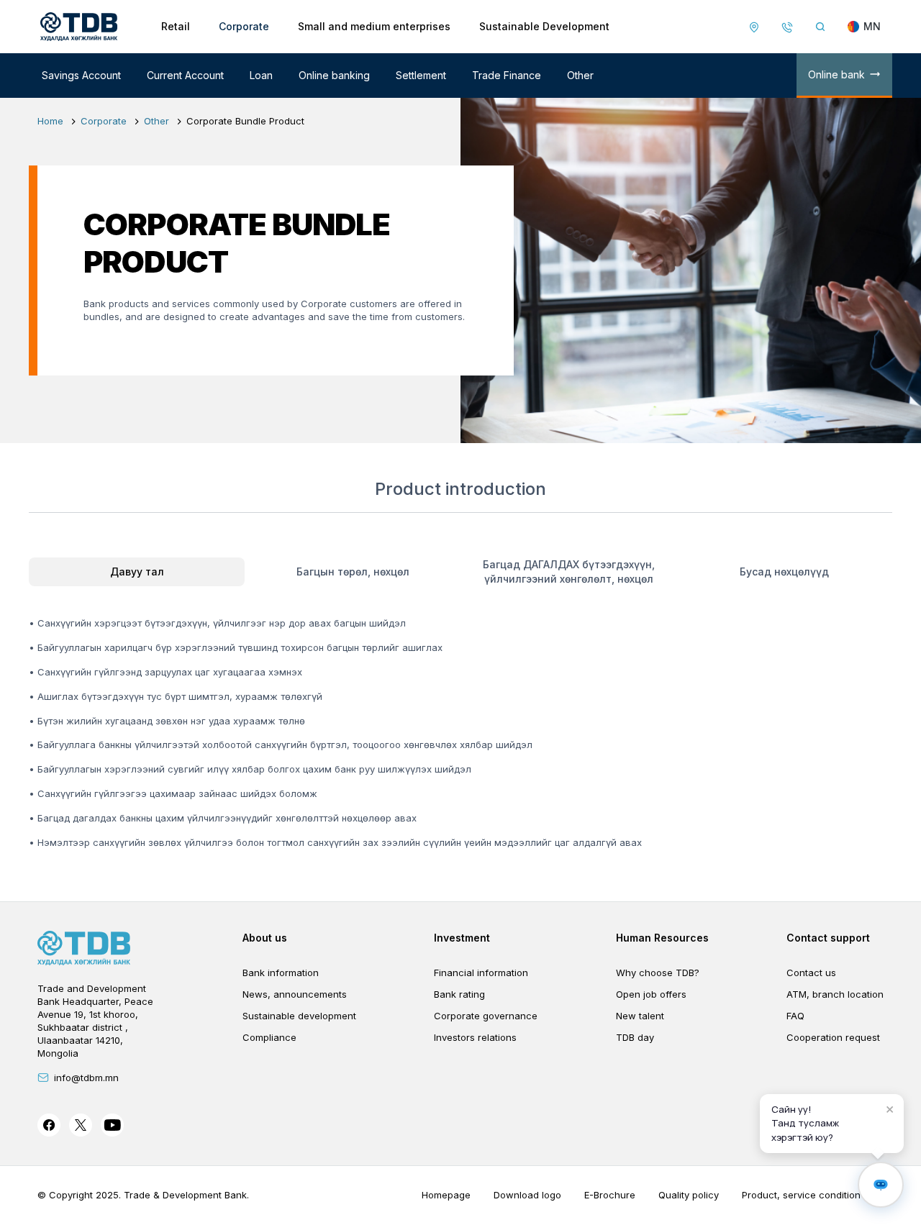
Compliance (269, 1037)
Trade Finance (506, 75)
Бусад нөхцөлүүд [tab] (784, 571)
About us (264, 938)
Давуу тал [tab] (137, 571)
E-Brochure (609, 1195)
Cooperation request (833, 1037)
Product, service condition (801, 1195)
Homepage (446, 1195)
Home (50, 121)
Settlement (421, 75)
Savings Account (81, 75)
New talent (640, 1015)
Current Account (185, 75)
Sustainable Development (544, 26)
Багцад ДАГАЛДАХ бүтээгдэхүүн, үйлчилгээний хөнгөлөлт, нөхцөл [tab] (569, 571)
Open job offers (651, 994)
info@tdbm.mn (86, 1077)
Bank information (280, 972)
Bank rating (459, 994)
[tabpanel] (460, 721)
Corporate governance (485, 1015)
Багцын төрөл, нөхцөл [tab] (352, 571)
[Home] (79, 26)
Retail (175, 26)
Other (580, 75)
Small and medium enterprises (374, 26)
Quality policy (688, 1195)
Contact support (828, 938)
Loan (261, 75)
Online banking (334, 75)
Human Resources (662, 938)
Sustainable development (299, 1015)
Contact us (811, 972)
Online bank (836, 74)
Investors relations (475, 1037)
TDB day (635, 1037)
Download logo (527, 1195)
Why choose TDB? (657, 972)
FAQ (795, 1015)
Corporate (244, 26)
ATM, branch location (835, 994)
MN (872, 26)
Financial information (481, 972)
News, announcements (294, 994)
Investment (462, 938)
